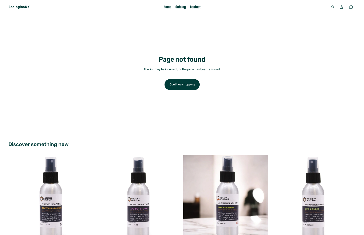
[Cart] (351, 7)
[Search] (332, 7)
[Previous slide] (14, 197)
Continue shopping (182, 84)
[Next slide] (87, 197)
